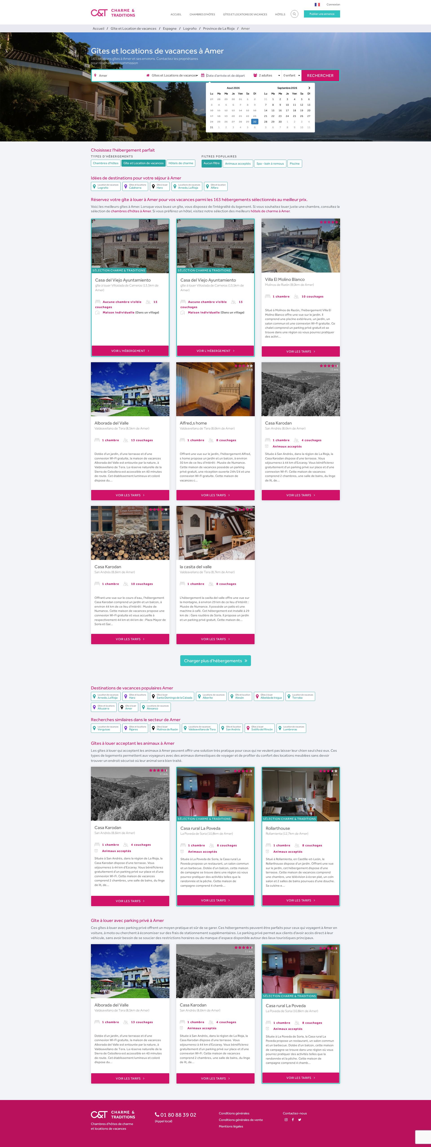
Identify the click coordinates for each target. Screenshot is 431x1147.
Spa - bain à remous (270, 163)
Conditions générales (234, 1113)
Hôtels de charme (181, 163)
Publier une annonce (322, 14)
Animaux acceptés (238, 163)
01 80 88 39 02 (177, 1114)
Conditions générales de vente (241, 1120)
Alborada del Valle (112, 422)
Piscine (295, 163)
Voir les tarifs (299, 351)
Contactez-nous (295, 1113)
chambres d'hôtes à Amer (131, 211)
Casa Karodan (278, 422)
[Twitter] (299, 1119)
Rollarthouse (278, 828)
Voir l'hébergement (128, 351)
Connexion (333, 4)
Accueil (176, 14)
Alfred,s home (193, 422)
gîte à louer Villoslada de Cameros (119, 285)
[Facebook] (293, 1119)
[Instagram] (286, 1119)
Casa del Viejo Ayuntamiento (123, 279)
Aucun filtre (212, 163)
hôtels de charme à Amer (270, 211)
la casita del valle (196, 566)
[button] (317, 4)
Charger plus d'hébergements (213, 660)
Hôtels (280, 14)
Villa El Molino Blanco (285, 279)
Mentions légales (231, 1126)
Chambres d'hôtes (202, 14)
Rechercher (320, 75)
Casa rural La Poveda (200, 828)
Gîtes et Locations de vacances (245, 14)
